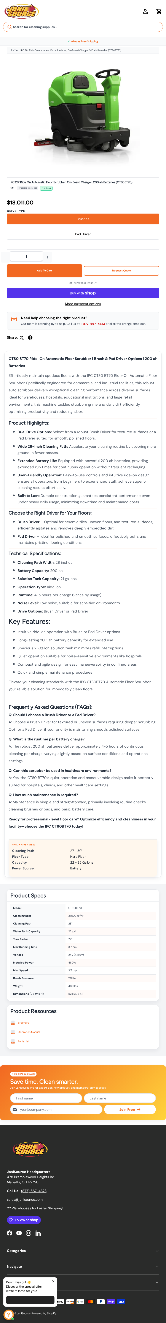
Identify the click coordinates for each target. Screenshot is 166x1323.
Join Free (127, 1109)
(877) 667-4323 (33, 1191)
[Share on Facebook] (30, 337)
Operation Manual (29, 1032)
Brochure (23, 1022)
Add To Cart (44, 270)
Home (14, 50)
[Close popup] (53, 1281)
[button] (159, 11)
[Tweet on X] (21, 337)
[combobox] (83, 27)
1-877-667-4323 (92, 324)
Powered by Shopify (44, 1313)
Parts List (23, 1041)
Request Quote (121, 270)
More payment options (83, 304)
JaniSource (23, 1313)
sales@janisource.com (25, 1199)
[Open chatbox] (8, 1315)
